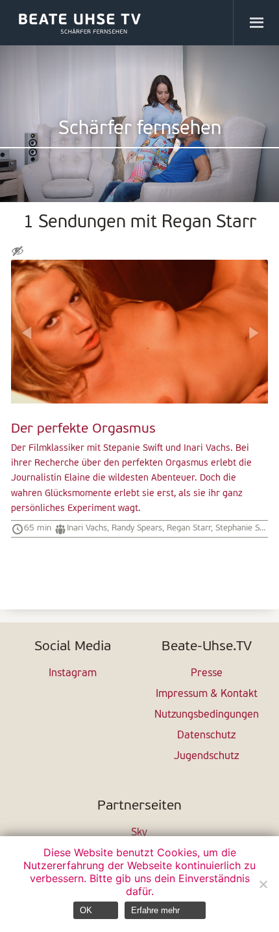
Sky (139, 833)
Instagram (73, 673)
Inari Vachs (87, 528)
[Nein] (262, 884)
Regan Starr (189, 528)
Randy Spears (137, 528)
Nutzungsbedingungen (206, 715)
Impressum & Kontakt (207, 694)
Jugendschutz (206, 756)
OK (86, 910)
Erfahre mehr (155, 910)
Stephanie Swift (244, 528)
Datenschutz (206, 736)
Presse (207, 673)
